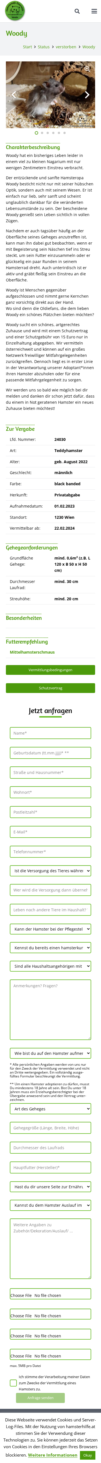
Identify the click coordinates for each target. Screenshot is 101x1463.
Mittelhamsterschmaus (32, 652)
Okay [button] (87, 1455)
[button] (77, 11)
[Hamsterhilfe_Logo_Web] (15, 11)
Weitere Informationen (52, 1455)
